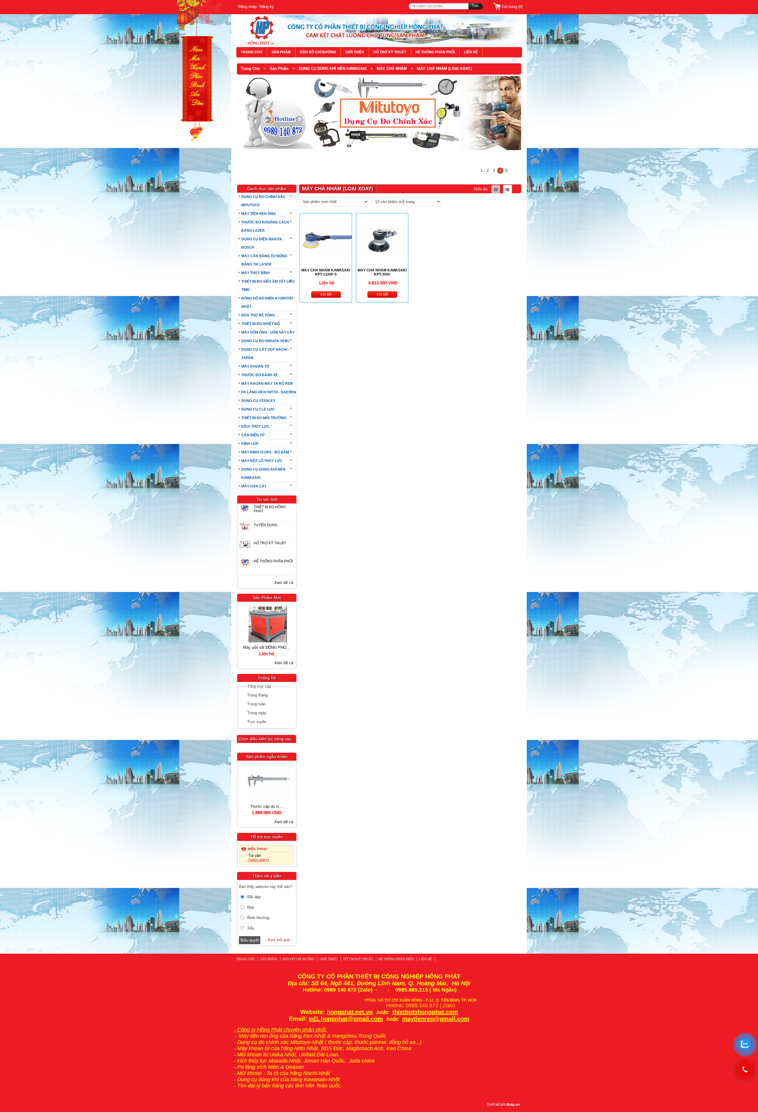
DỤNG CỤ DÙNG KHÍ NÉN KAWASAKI (333, 68)
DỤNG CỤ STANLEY (258, 401)
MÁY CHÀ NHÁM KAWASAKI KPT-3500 (382, 272)
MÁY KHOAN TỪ (255, 366)
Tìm (475, 6)
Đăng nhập (247, 6)
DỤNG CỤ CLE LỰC (258, 409)
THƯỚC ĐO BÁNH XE (259, 375)
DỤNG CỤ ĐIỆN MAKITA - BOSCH (262, 243)
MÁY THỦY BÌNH (255, 273)
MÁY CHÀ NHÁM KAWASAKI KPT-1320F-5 (325, 272)
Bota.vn (513, 1105)
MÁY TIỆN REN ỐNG (258, 214)
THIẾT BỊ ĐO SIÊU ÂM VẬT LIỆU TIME (268, 285)
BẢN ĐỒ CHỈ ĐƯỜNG (318, 52)
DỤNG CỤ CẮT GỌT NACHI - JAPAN (265, 353)
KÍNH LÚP (249, 444)
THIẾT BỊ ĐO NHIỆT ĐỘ (260, 324)
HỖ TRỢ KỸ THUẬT (389, 52)
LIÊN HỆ (471, 52)
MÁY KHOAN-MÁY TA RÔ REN (267, 384)
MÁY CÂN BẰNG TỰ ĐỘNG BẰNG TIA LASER (264, 260)
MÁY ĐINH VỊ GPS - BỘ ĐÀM (265, 452)
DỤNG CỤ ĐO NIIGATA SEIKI (265, 341)
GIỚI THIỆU (354, 52)
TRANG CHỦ (251, 52)
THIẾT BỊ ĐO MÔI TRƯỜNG (263, 418)
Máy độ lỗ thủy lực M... (266, 647)
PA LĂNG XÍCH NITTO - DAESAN (268, 392)
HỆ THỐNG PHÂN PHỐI (435, 52)
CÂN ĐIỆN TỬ (253, 435)
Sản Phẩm (279, 68)
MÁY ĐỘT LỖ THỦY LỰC (261, 461)
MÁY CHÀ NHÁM (392, 68)
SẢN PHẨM (281, 52)
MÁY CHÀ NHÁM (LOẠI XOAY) (444, 68)
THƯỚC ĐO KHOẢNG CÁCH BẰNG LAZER (265, 226)
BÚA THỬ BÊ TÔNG (258, 315)
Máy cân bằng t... (266, 806)
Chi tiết (326, 294)
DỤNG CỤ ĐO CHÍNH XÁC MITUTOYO (263, 201)
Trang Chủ (250, 68)
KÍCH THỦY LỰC (255, 426)
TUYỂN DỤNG (265, 525)
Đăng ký (267, 6)
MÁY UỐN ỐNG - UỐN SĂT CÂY (268, 332)
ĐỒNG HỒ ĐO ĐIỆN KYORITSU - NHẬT (268, 302)
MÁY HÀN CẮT (253, 486)
